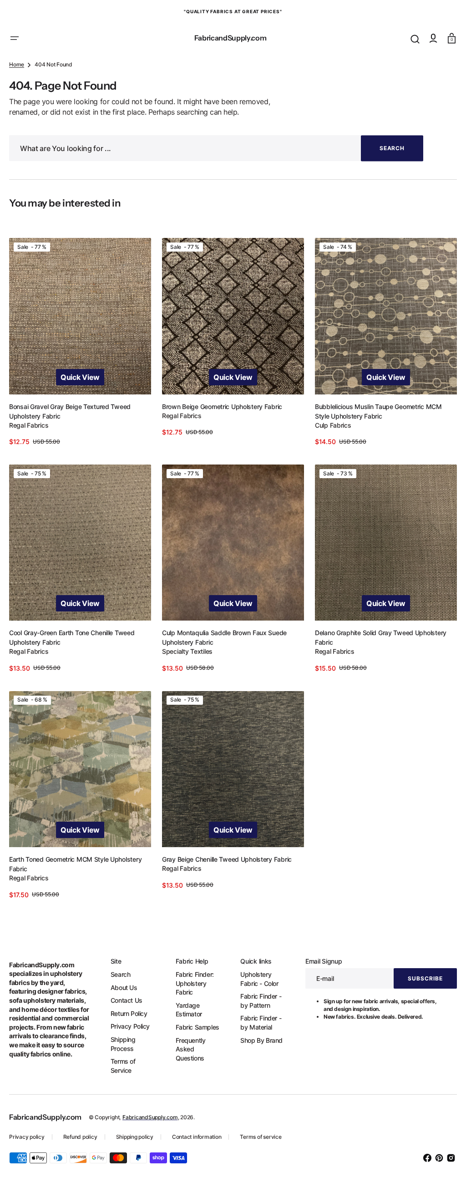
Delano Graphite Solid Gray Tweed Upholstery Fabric (376, 640)
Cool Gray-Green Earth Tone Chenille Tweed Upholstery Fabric (72, 640)
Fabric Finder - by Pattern (255, 1000)
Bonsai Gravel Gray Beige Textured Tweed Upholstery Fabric (70, 416)
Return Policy (127, 1013)
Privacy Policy (128, 1026)
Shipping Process (121, 1044)
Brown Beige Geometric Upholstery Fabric (220, 411)
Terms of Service (121, 1065)
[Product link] (79, 348)
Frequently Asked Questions (187, 1049)
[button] (15, 38)
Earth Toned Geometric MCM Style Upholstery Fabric (75, 864)
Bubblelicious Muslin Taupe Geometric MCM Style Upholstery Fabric (373, 416)
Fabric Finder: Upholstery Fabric (191, 983)
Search (119, 974)
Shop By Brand (256, 1040)
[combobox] (216, 156)
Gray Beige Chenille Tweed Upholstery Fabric (224, 859)
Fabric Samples (194, 1027)
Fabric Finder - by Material (255, 1022)
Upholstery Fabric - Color (254, 978)
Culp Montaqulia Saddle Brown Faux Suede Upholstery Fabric (222, 640)
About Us (122, 987)
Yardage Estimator (185, 1009)
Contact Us (125, 1000)
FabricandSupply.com (149, 1117)
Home (16, 72)
